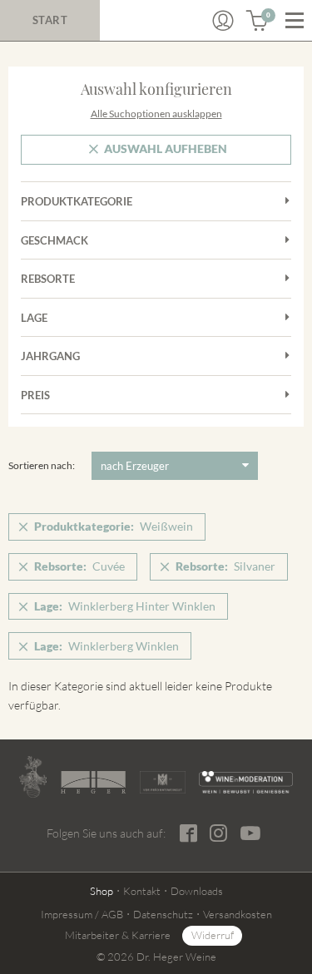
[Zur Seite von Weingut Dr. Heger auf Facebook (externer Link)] (188, 833)
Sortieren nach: (41, 465)
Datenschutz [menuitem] (163, 914)
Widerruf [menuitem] (212, 935)
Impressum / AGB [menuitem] (82, 914)
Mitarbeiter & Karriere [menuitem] (118, 935)
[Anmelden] (223, 20)
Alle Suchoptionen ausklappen (156, 113)
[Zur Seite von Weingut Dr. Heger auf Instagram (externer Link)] (218, 833)
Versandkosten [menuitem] (237, 914)
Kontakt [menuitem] (142, 890)
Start (50, 20)
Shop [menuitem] (101, 890)
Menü (294, 20)
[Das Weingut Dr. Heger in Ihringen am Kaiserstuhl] (33, 777)
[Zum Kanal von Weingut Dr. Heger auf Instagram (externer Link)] (250, 833)
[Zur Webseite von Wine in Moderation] (246, 782)
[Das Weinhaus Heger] (93, 782)
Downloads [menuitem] (197, 890)
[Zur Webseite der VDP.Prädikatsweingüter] (163, 782)
